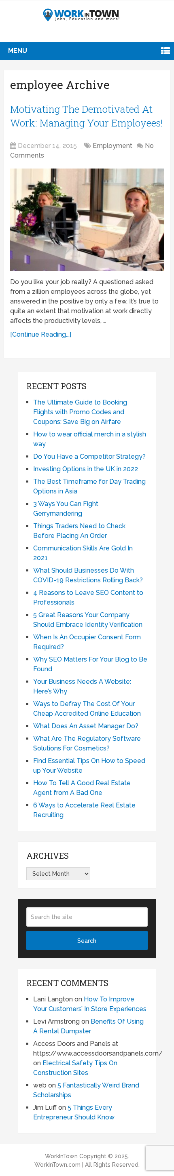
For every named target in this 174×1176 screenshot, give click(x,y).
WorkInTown (61, 1156)
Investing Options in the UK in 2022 (85, 469)
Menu (17, 51)
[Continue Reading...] (40, 334)
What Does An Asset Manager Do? (85, 726)
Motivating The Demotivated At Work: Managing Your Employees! (86, 116)
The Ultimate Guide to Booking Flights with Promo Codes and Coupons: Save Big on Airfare (80, 412)
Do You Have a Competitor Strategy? (89, 456)
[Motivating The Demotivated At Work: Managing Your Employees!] (87, 220)
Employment (112, 146)
